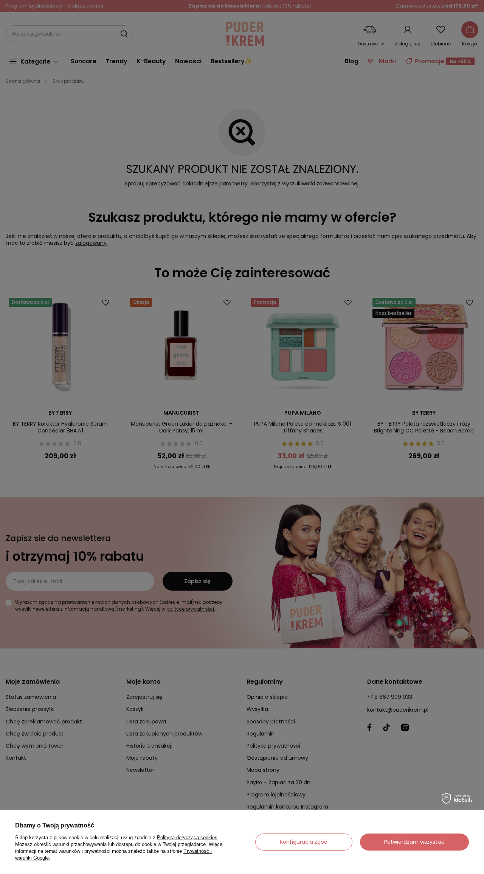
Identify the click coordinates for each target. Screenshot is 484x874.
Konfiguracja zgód (303, 842)
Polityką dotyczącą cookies (187, 837)
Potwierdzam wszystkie (414, 842)
